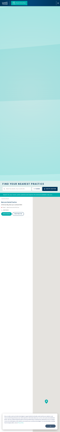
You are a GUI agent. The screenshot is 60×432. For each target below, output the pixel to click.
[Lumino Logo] (5, 3)
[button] (46, 401)
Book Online (6, 213)
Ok (50, 426)
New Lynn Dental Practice (9, 202)
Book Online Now (21, 3)
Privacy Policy (21, 422)
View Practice (18, 213)
